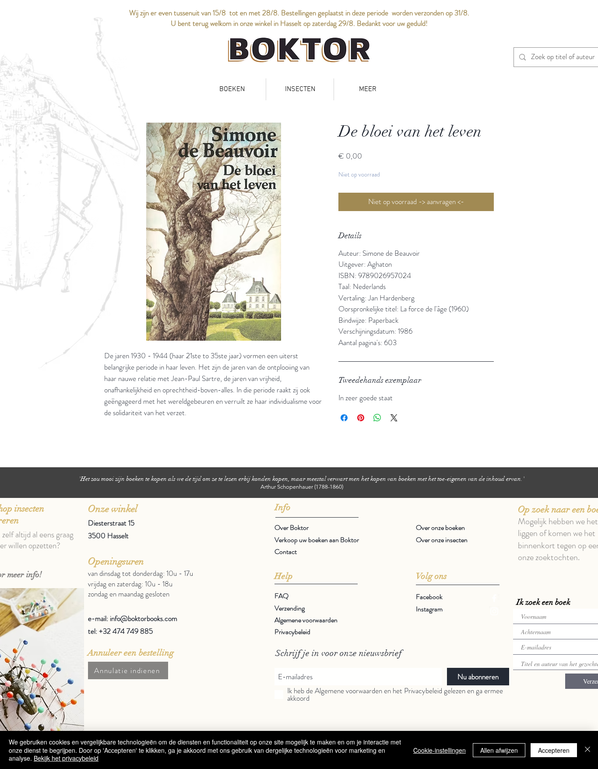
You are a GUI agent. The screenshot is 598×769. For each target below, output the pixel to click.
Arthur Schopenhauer (286, 486)
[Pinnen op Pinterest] (360, 418)
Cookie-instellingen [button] (439, 750)
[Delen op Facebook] (344, 418)
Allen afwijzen (499, 750)
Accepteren (554, 750)
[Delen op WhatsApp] (377, 418)
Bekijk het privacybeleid (66, 758)
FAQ (281, 596)
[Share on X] (394, 418)
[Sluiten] (587, 750)
